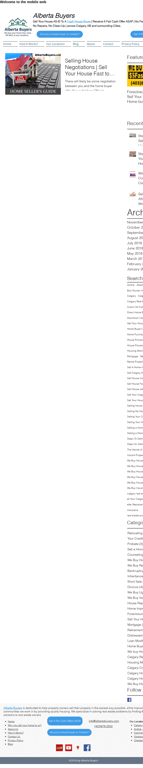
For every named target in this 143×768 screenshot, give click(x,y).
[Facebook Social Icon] (87, 747)
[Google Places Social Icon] (77, 747)
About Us (13, 729)
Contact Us (14, 736)
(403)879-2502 (103, 726)
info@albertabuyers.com (104, 721)
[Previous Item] (132, 76)
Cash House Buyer (79, 21)
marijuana (132, 510)
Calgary (131, 295)
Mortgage (132, 356)
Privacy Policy (15, 740)
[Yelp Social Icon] (59, 747)
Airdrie (130, 284)
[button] (58, 44)
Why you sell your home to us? (25, 725)
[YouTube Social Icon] (68, 747)
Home (11, 721)
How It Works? (16, 732)
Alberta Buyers (12, 708)
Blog (10, 744)
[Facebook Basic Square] (129, 700)
